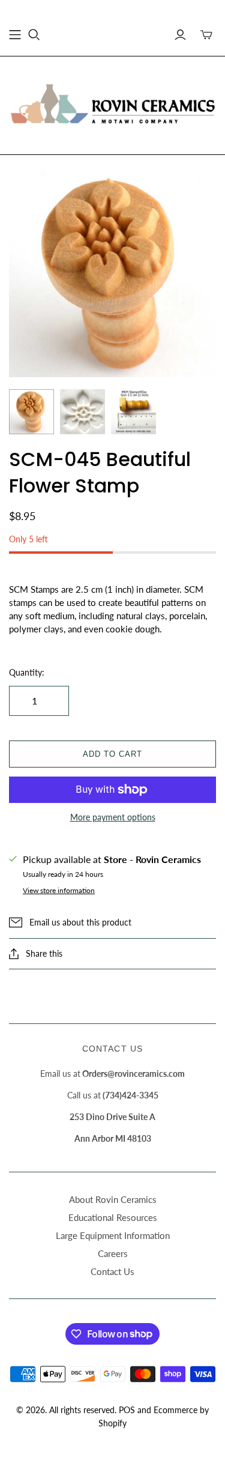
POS (127, 1410)
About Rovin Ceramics (113, 1199)
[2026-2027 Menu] (15, 35)
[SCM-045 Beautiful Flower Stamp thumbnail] (31, 411)
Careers (113, 1253)
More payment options (112, 817)
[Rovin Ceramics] (112, 103)
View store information (59, 890)
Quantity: (26, 672)
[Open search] (34, 35)
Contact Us (112, 1271)
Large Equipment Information (113, 1235)
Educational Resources (112, 1217)
